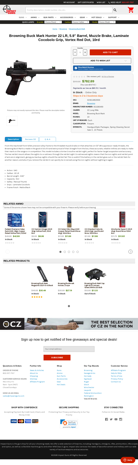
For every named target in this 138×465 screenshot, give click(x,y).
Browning (88, 370)
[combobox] (68, 10)
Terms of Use (116, 376)
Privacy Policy (117, 379)
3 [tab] (69, 252)
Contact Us (116, 382)
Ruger (86, 382)
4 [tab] (73, 252)
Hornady (87, 376)
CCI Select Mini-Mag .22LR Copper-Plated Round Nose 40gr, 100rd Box (69, 231)
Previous (8, 252)
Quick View (16, 220)
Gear (82, 17)
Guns (21, 17)
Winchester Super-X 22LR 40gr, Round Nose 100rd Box (121, 231)
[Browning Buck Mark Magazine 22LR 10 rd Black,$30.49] (42, 274)
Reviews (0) (30, 139)
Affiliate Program (37, 382)
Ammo (34, 17)
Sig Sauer (88, 379)
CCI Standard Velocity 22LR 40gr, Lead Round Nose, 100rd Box (94, 231)
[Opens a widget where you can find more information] (127, 460)
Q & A (47, 139)
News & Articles (37, 370)
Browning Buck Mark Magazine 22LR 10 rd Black (42, 284)
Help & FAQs (116, 373)
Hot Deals (96, 17)
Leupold (87, 390)
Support (112, 17)
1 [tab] (60, 252)
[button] (69, 423)
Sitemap (33, 379)
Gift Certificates (86, 2)
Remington (89, 396)
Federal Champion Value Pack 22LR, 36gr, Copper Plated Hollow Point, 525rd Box (15, 232)
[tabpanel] (16, 229)
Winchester (89, 387)
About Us (34, 373)
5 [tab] (78, 252)
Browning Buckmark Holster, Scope (66, 284)
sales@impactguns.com (13, 396)
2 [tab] (65, 252)
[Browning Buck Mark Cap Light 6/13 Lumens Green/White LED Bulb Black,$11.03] (95, 274)
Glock (86, 384)
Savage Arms (89, 373)
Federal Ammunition (93, 393)
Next (130, 252)
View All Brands (90, 399)
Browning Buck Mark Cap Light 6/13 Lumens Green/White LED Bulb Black (94, 286)
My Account (69, 2)
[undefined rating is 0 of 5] (79, 76)
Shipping (34, 376)
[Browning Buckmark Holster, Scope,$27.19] (69, 274)
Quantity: (80, 48)
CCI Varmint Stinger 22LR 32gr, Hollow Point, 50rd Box (42, 231)
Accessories (66, 17)
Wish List (101, 2)
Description (13, 139)
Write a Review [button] (108, 76)
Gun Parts (48, 17)
